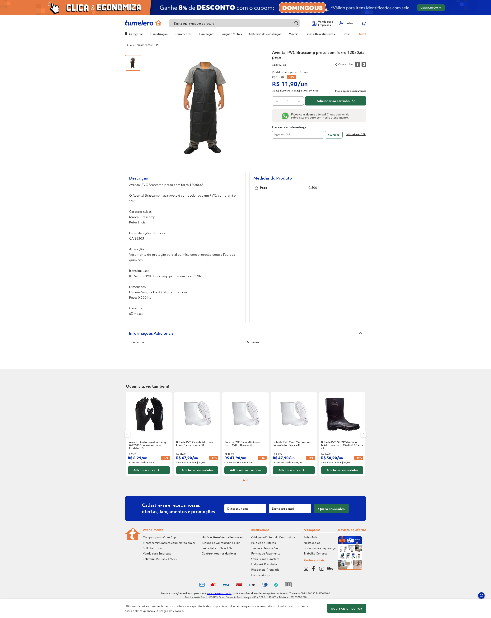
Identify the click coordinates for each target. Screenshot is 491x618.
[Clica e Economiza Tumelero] (245, 7)
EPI (156, 45)
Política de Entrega (263, 543)
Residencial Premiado (265, 569)
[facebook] (357, 64)
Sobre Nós (310, 537)
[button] (481, 596)
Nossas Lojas (312, 543)
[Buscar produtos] (296, 23)
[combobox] (238, 23)
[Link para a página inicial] (128, 45)
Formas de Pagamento (265, 553)
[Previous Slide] (127, 434)
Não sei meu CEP (356, 134)
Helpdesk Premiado (264, 564)
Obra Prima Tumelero (265, 559)
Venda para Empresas (157, 553)
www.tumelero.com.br (219, 593)
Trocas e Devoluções (264, 548)
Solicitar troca (152, 548)
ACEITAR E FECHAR (346, 608)
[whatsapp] (364, 64)
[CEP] (298, 131)
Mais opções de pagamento (350, 91)
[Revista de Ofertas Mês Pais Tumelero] (350, 569)
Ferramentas (143, 45)
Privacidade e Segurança (320, 548)
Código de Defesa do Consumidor (273, 537)
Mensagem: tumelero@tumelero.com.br (169, 543)
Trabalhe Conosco (316, 553)
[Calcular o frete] (334, 134)
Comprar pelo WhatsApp (159, 537)
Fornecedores (260, 575)
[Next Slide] (364, 434)
